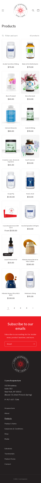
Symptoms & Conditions (14, 429)
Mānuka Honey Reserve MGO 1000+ (30, 260)
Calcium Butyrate (11, 128)
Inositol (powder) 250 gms (30, 226)
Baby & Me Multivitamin (30, 64)
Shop (6, 434)
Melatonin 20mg (30, 293)
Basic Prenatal (11, 96)
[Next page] (32, 308)
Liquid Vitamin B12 (10, 259)
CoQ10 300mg (30, 128)
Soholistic (8, 449)
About (7, 413)
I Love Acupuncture (22, 479)
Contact (8, 464)
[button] (2, 10)
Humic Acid (30, 194)
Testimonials (9, 454)
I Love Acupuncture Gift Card (11, 226)
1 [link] (8, 308)
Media (7, 439)
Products (8, 418)
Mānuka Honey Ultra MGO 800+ (11, 294)
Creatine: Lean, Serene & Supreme (10, 161)
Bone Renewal (30, 96)
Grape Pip (11, 194)
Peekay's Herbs (11, 424)
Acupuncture (10, 408)
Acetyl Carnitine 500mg (11, 64)
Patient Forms (10, 459)
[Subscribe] (33, 344)
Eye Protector (30, 160)
